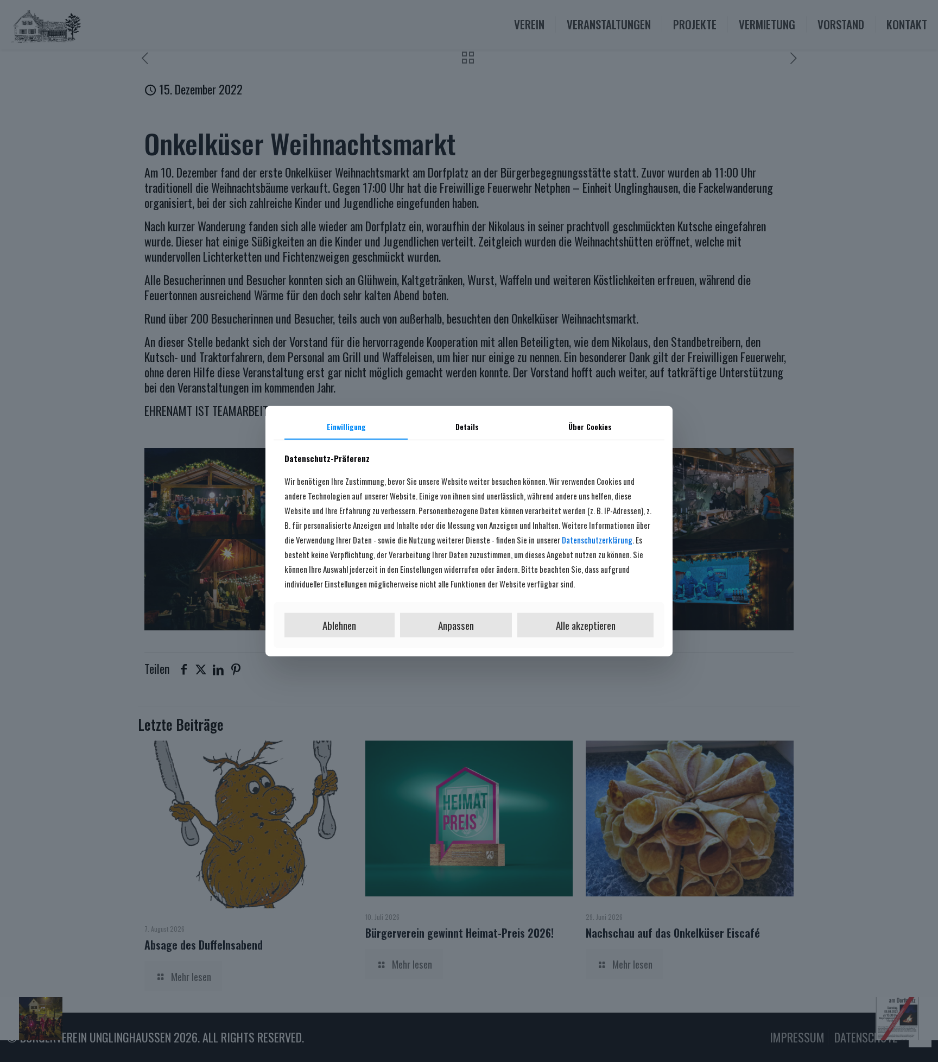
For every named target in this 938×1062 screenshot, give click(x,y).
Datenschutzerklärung (597, 540)
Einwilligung (346, 426)
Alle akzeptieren (586, 625)
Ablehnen (339, 625)
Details (467, 426)
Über (590, 426)
